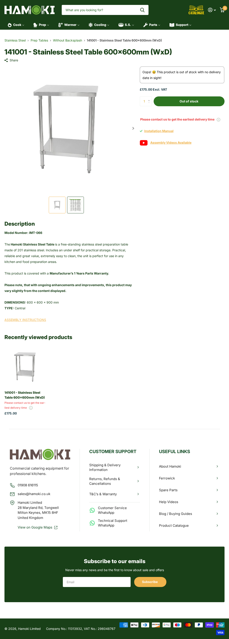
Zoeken (142, 10)
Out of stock (189, 101)
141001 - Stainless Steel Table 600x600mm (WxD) (24, 395)
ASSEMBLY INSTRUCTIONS (25, 320)
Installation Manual (159, 131)
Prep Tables (39, 40)
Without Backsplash (67, 40)
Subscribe (150, 582)
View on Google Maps (35, 527)
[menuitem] (14, 25)
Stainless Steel (15, 40)
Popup (218, 119)
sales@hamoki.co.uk (34, 494)
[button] (133, 128)
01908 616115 (28, 485)
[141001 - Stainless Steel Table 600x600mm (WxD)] (25, 366)
